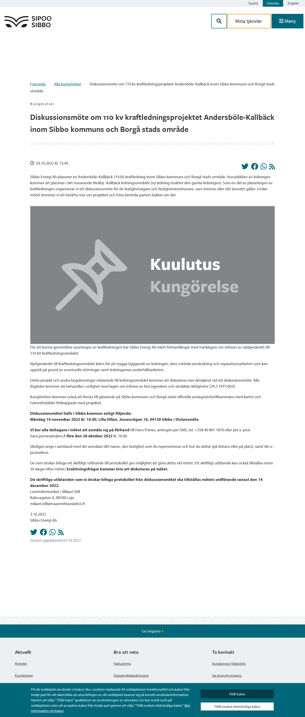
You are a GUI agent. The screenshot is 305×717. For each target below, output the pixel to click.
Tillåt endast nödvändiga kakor (237, 706)
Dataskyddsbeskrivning (131, 675)
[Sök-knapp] (219, 21)
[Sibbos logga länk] (27, 25)
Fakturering (122, 663)
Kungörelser (24, 675)
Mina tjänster (249, 21)
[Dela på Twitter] (245, 167)
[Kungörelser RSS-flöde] (272, 168)
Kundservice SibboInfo (229, 663)
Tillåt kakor (237, 694)
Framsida (38, 84)
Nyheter (21, 663)
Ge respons (151, 631)
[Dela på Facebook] (254, 167)
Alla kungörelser (67, 84)
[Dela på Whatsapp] (264, 167)
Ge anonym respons (227, 675)
